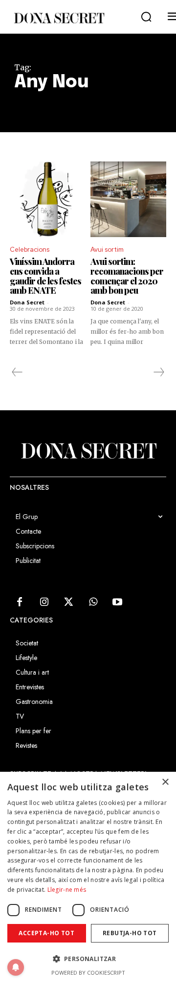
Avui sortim (107, 249)
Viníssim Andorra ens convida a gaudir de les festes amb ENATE (45, 276)
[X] (68, 602)
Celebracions (29, 249)
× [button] (165, 782)
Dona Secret (27, 302)
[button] (146, 17)
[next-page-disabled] (158, 372)
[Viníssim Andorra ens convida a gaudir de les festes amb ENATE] (48, 199)
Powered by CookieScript (88, 972)
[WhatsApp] (93, 602)
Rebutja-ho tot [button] (130, 933)
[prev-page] (17, 372)
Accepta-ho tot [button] (46, 933)
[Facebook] (19, 602)
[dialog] (88, 877)
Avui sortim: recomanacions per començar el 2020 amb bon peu (126, 276)
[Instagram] (44, 602)
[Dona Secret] (59, 18)
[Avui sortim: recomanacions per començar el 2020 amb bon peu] (128, 199)
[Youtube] (117, 602)
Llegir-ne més (67, 889)
